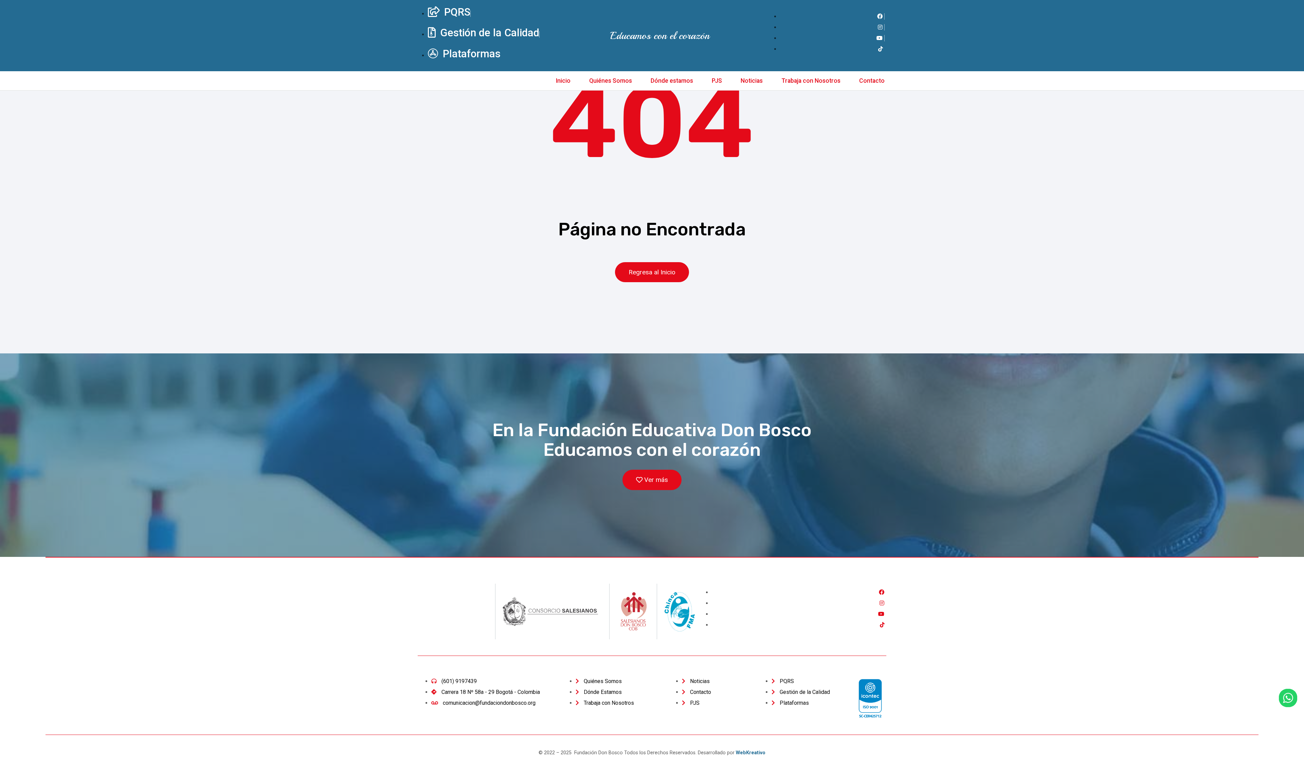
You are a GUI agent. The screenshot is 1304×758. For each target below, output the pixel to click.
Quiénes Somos (610, 80)
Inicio (563, 80)
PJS (717, 80)
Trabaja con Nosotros (810, 80)
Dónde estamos (672, 80)
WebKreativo (750, 753)
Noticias (752, 80)
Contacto (872, 80)
